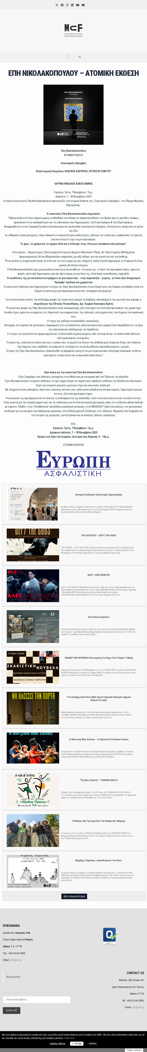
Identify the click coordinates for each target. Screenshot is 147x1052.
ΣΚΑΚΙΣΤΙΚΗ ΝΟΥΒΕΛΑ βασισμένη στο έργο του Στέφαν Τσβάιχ (33, 667)
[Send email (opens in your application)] (83, 5)
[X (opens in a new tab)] (56, 5)
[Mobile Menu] (68, 57)
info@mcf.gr (15, 960)
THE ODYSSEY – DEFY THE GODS (33, 544)
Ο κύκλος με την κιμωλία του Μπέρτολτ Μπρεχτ (33, 830)
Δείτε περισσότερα (74, 896)
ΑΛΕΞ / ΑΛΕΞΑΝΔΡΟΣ (33, 585)
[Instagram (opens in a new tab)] (67, 5)
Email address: (15, 992)
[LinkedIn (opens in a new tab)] (71, 5)
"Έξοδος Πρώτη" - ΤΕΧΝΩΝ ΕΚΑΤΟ (33, 789)
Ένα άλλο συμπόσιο (33, 626)
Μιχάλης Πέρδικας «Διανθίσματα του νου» (33, 871)
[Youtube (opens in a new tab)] (77, 5)
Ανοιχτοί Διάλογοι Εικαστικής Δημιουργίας (33, 504)
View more (69, 1038)
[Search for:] (79, 57)
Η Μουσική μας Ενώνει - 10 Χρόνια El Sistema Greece (33, 748)
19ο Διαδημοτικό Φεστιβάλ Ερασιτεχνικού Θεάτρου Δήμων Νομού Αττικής (33, 708)
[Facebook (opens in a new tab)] (62, 5)
